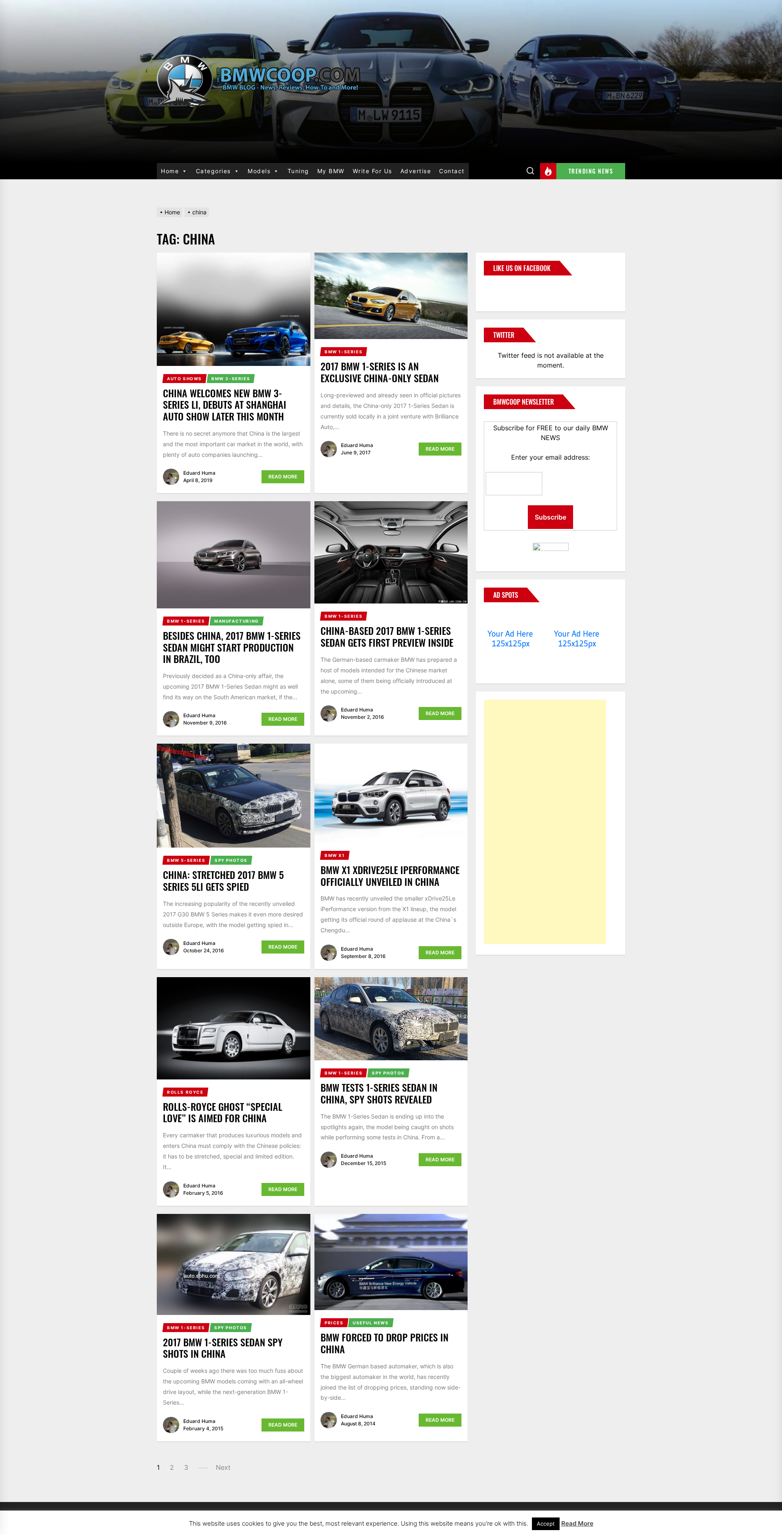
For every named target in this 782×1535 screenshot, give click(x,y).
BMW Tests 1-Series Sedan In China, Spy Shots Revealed (379, 1093)
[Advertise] (510, 618)
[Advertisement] (545, 822)
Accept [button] (546, 1523)
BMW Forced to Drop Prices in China (384, 1343)
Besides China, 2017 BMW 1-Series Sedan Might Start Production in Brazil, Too (232, 647)
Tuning (298, 170)
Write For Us (372, 170)
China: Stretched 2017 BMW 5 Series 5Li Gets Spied (223, 880)
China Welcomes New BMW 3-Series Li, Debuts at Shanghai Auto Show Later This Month (224, 404)
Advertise (415, 170)
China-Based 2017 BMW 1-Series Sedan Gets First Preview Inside (387, 636)
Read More (282, 476)
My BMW (331, 170)
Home (170, 170)
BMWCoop (510, 288)
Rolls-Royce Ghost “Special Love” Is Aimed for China (222, 1112)
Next (223, 1467)
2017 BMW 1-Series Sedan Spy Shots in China (223, 1348)
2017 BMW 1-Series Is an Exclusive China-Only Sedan (380, 372)
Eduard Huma (199, 473)
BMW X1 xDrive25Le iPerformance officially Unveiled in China (390, 875)
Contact (452, 170)
